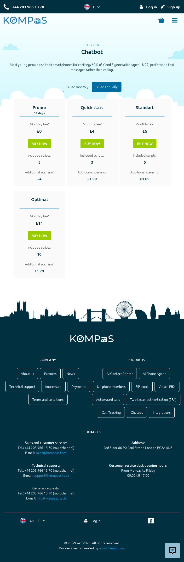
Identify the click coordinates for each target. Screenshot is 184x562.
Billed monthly (77, 86)
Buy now (39, 143)
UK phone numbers (111, 386)
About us (27, 373)
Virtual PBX (167, 386)
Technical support (22, 386)
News (71, 373)
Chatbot (137, 412)
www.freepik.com (112, 547)
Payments (79, 386)
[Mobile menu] (174, 20)
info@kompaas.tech (51, 498)
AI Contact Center (120, 373)
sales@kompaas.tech (51, 452)
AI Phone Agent (154, 373)
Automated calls (108, 399)
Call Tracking (111, 412)
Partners (50, 373)
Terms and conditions (47, 399)
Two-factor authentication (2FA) (153, 399)
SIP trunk (142, 386)
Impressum (53, 386)
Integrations (162, 412)
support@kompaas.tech (51, 475)
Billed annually (107, 86)
